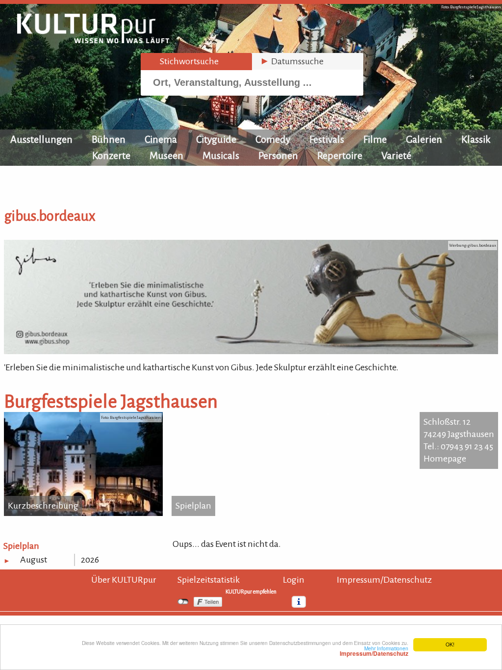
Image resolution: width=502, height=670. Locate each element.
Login (293, 580)
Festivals (326, 139)
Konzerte (111, 155)
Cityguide (216, 139)
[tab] (196, 61)
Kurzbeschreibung (43, 506)
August (33, 560)
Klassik (476, 139)
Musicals (220, 155)
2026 (90, 560)
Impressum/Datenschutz (384, 580)
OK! (450, 644)
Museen (166, 155)
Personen (278, 155)
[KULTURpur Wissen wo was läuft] (93, 40)
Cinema (161, 139)
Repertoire (339, 155)
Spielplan (193, 506)
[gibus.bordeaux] (251, 351)
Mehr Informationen (374, 650)
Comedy (272, 139)
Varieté (396, 155)
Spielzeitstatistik (208, 580)
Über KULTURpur (123, 580)
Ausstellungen (41, 139)
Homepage (445, 459)
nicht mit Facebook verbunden (183, 602)
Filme (375, 139)
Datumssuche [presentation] (292, 61)
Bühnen (109, 139)
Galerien (424, 139)
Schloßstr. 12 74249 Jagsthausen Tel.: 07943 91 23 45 (459, 434)
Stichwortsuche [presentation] (184, 61)
